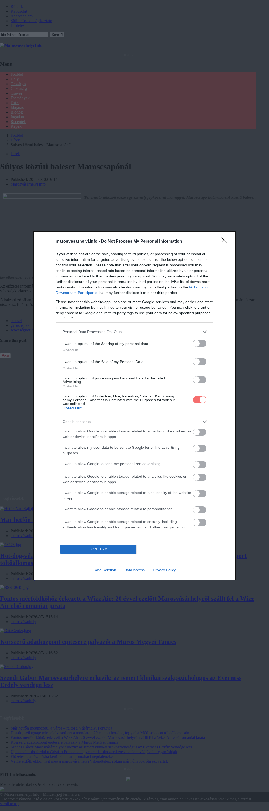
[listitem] (134, 332)
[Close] (225, 242)
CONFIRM (98, 549)
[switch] (199, 343)
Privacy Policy (164, 570)
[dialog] (134, 405)
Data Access (134, 570)
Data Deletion (105, 570)
